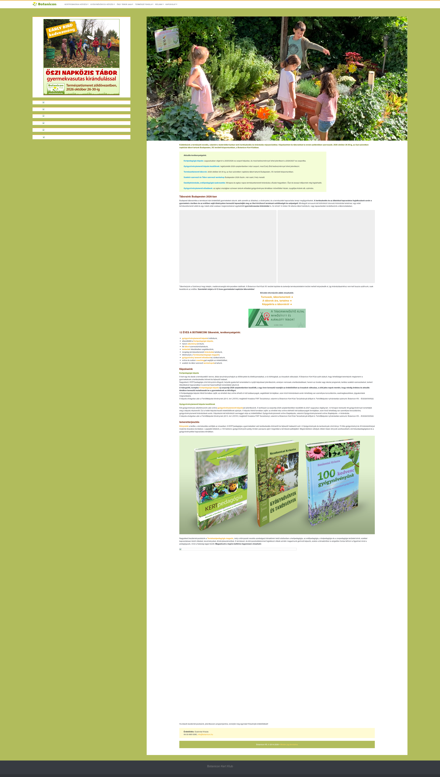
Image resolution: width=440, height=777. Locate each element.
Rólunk (158, 4)
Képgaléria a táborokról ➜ (277, 304)
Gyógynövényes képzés (101, 4)
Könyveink (184, 426)
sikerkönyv (192, 343)
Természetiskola (143, 4)
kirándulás (209, 352)
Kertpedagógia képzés (76, 4)
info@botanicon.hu (205, 734)
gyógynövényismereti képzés (195, 338)
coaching (200, 360)
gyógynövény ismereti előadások (196, 357)
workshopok (209, 363)
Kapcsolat (171, 4)
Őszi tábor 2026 (124, 4)
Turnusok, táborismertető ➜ (277, 297)
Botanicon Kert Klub (220, 766)
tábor (187, 346)
